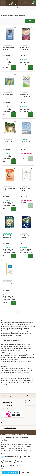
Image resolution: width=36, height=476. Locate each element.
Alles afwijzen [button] (27, 472)
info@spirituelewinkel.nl (12, 408)
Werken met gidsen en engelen (9, 48)
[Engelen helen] (9, 128)
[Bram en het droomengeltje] (9, 222)
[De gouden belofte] (9, 175)
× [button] (34, 436)
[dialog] (18, 455)
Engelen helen (7, 141)
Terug (5, 12)
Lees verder (12, 454)
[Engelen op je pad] (26, 128)
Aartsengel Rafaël (9, 94)
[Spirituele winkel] (12, 3)
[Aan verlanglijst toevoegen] (15, 28)
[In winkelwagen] (13, 67)
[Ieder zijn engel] (9, 269)
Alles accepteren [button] (10, 472)
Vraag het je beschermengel (25, 95)
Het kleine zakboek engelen (26, 189)
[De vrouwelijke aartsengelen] (26, 34)
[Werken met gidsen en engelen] (9, 34)
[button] (18, 469)
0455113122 (8, 405)
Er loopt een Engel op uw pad (26, 237)
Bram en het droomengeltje (7, 237)
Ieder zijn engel (8, 283)
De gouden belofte (9, 189)
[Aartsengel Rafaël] (9, 81)
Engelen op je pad (25, 141)
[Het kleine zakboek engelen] (26, 175)
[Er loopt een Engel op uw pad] (26, 222)
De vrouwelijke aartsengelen (24, 48)
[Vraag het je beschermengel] (26, 81)
